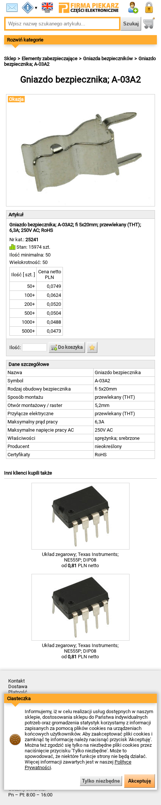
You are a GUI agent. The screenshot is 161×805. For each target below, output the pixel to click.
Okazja (16, 99)
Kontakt (16, 681)
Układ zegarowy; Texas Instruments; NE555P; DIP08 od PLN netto (80, 559)
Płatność (17, 692)
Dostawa (17, 686)
